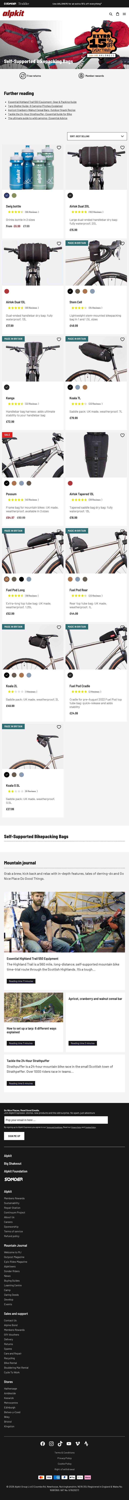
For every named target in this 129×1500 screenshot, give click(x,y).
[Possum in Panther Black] (6, 483)
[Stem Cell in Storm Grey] (92, 291)
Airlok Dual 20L (80, 206)
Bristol (8, 1421)
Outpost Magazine (14, 1256)
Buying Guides (12, 1280)
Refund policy (11, 1236)
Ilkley (7, 1416)
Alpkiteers (10, 1266)
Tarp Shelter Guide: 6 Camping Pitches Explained (35, 105)
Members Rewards (14, 1198)
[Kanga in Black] (6, 387)
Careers (8, 1221)
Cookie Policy (64, 1463)
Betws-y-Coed (12, 1412)
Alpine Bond (10, 1325)
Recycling (9, 1358)
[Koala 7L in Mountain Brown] (85, 387)
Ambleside (10, 1393)
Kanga (10, 398)
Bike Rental (10, 1362)
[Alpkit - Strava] (86, 1443)
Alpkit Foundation (15, 1171)
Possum (11, 494)
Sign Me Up (14, 1136)
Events (8, 1304)
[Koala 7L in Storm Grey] (77, 387)
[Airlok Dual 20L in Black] (70, 195)
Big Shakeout (13, 1163)
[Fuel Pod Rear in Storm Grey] (77, 579)
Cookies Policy (90, 1127)
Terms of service (13, 1231)
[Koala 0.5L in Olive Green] (14, 774)
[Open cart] (118, 14)
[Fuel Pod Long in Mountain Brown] (6, 579)
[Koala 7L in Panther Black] (70, 387)
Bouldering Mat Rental (16, 1367)
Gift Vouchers (11, 1334)
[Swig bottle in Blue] (6, 195)
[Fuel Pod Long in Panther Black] (21, 579)
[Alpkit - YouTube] (69, 1443)
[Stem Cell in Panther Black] (70, 291)
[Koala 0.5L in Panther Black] (6, 774)
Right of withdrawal (65, 1469)
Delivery (8, 1339)
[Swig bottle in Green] (14, 195)
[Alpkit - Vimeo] (77, 1443)
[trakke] (23, 3)
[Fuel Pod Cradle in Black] (70, 675)
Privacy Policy (76, 1127)
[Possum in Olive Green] (29, 483)
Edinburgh (9, 1407)
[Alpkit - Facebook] (42, 1443)
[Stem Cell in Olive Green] (77, 291)
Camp (7, 1290)
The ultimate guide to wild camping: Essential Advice (37, 118)
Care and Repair (13, 1353)
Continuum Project (14, 1212)
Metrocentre (11, 1402)
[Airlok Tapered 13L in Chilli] (70, 483)
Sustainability (11, 1202)
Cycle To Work (12, 1372)
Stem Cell (76, 302)
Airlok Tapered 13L (82, 494)
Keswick (9, 1397)
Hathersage (10, 1388)
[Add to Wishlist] (59, 148)
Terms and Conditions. (55, 1127)
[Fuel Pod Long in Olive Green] (14, 579)
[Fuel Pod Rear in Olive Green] (85, 579)
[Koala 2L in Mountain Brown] (21, 675)
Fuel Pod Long (15, 590)
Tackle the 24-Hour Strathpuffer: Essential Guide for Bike (40, 114)
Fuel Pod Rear (79, 590)
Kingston (9, 1426)
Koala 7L (75, 398)
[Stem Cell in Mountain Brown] (85, 291)
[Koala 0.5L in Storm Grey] (21, 774)
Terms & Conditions (65, 1452)
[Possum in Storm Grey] (21, 483)
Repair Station (12, 1207)
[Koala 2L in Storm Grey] (29, 675)
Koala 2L (11, 686)
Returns (8, 1343)
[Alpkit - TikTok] (60, 1443)
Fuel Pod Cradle (80, 686)
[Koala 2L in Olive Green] (14, 675)
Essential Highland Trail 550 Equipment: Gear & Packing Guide (42, 101)
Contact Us (10, 1320)
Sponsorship (11, 1226)
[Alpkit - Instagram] (51, 1443)
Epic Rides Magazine (15, 1261)
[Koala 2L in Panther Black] (6, 675)
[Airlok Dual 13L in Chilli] (6, 291)
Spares (8, 1348)
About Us (9, 1217)
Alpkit (8, 1155)
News (7, 1275)
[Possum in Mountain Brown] (14, 483)
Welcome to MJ (12, 1252)
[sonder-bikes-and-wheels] (10, 4)
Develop (8, 1299)
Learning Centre (13, 1285)
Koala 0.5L (13, 785)
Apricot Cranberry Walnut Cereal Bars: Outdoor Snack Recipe (41, 109)
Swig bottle (13, 206)
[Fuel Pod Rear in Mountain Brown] (70, 579)
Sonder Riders (12, 1271)
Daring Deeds (11, 1294)
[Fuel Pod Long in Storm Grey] (29, 579)
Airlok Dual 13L (15, 302)
